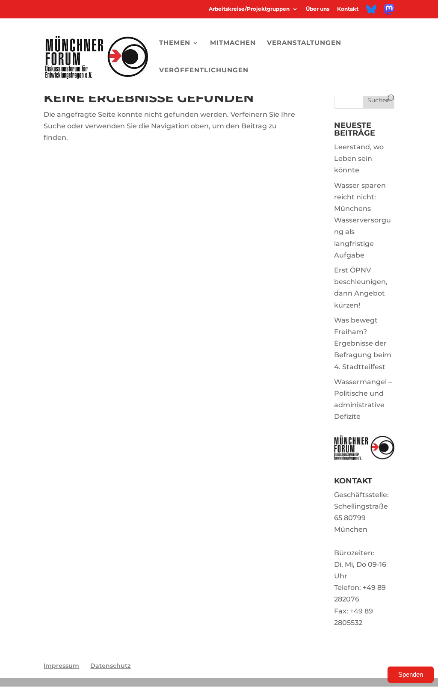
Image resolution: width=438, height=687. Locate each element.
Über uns (317, 9)
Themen (174, 43)
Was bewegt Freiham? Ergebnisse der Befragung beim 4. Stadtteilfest (362, 343)
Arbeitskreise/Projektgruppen (249, 9)
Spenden (410, 674)
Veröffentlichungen (204, 70)
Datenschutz (110, 665)
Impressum (61, 665)
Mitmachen (233, 43)
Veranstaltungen (304, 43)
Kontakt (347, 9)
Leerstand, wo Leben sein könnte (359, 158)
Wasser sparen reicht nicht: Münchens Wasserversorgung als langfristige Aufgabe (362, 220)
